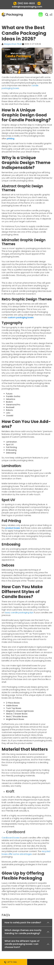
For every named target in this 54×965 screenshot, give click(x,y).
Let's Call (11, 962)
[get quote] (40, 962)
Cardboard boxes (11, 837)
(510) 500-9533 (26, 3)
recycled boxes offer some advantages (26, 852)
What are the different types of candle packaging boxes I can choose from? (22, 944)
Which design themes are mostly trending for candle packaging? (23, 932)
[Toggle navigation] (51, 14)
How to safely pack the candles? (23, 922)
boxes (15, 88)
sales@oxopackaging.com (27, 6)
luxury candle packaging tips (19, 612)
